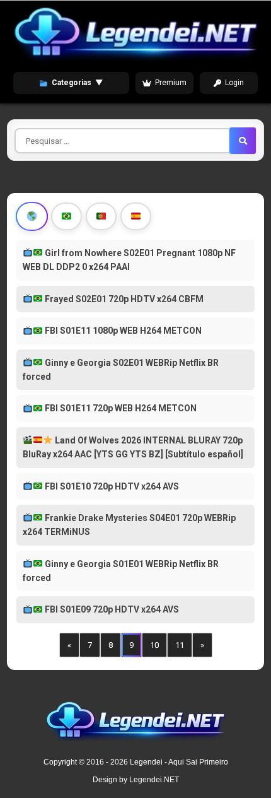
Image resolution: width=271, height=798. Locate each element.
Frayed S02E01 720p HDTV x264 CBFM (123, 299)
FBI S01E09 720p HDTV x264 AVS (111, 609)
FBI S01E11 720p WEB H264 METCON (120, 408)
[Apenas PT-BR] (66, 216)
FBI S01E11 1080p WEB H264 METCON (122, 331)
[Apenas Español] (135, 216)
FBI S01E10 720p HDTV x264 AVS (111, 486)
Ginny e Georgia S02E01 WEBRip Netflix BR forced (121, 370)
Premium (171, 82)
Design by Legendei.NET (136, 779)
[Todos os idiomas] (32, 216)
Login (234, 82)
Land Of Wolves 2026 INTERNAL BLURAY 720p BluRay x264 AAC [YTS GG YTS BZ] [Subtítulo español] (133, 447)
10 (154, 645)
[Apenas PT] (101, 216)
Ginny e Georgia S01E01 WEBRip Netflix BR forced (121, 571)
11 (179, 645)
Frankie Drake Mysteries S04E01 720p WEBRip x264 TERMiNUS (129, 525)
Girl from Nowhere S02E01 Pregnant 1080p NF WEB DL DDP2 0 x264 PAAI (129, 260)
